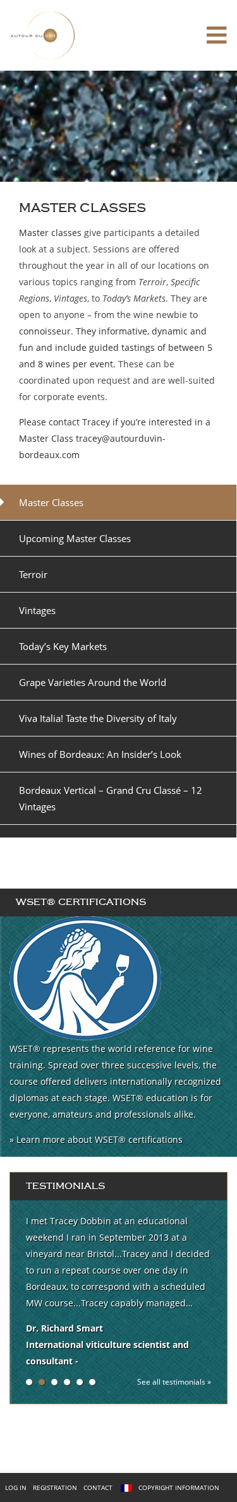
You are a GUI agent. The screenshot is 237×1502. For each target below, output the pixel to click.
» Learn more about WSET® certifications (96, 1139)
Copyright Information (178, 1487)
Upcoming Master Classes (75, 538)
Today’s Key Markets (63, 646)
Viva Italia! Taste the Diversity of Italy (98, 718)
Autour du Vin (60, 35)
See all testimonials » (174, 1381)
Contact (97, 1487)
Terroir (33, 574)
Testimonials (65, 1186)
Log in (16, 1487)
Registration (55, 1487)
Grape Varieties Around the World (92, 682)
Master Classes (51, 502)
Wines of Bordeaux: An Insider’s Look (100, 754)
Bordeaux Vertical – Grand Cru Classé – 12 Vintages (110, 798)
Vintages (37, 610)
